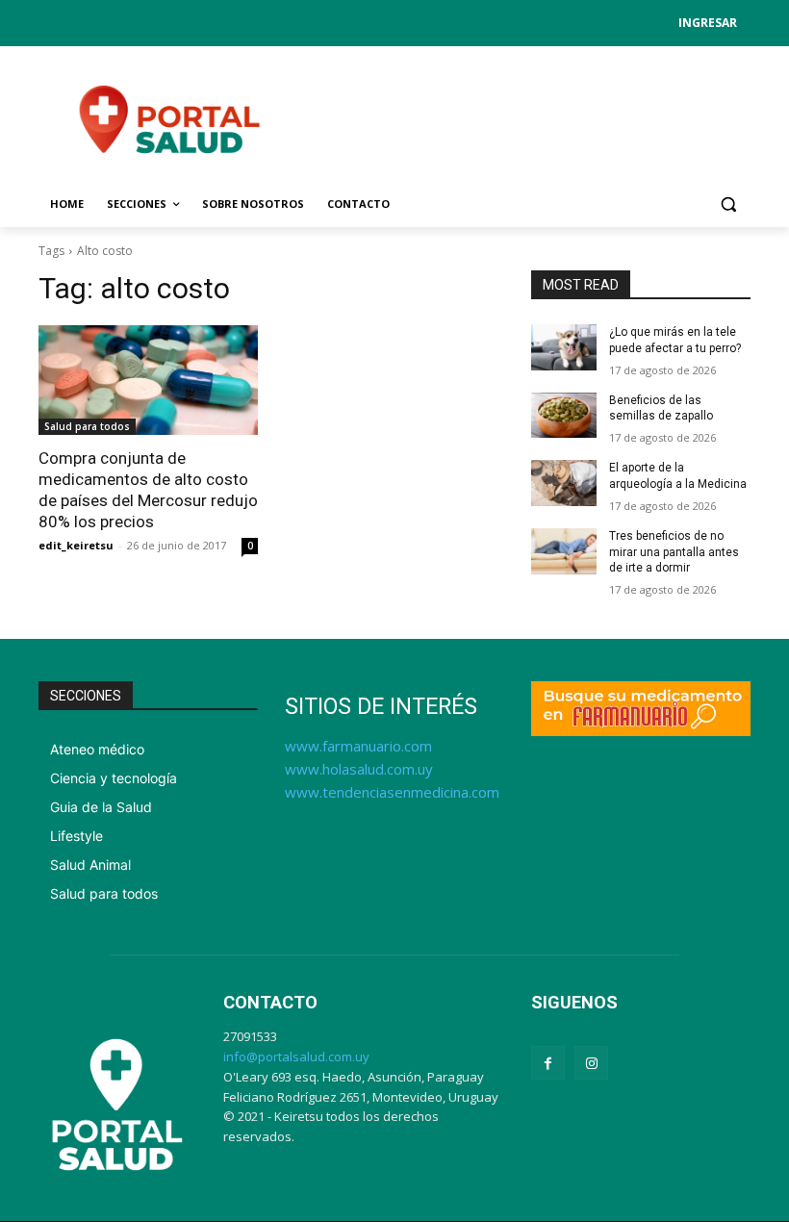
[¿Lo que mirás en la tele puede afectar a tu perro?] (564, 347)
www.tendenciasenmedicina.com (392, 792)
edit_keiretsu (76, 545)
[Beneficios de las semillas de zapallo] (564, 416)
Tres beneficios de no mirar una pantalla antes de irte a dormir (674, 552)
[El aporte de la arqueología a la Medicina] (564, 483)
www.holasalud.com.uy (359, 768)
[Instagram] (591, 1063)
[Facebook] (548, 1063)
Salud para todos (87, 426)
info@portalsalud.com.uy (296, 1056)
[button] (728, 204)
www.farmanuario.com (358, 745)
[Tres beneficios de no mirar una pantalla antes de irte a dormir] (564, 551)
